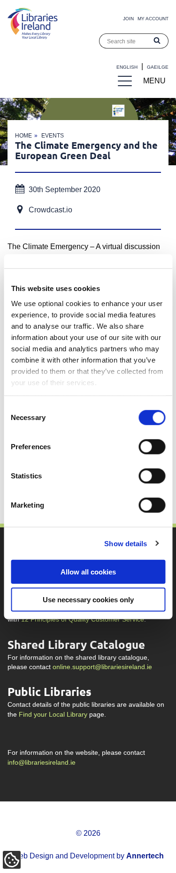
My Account (153, 18)
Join (128, 18)
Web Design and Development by (88, 856)
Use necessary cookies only (88, 599)
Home (23, 135)
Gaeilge (157, 67)
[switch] (151, 446)
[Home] (33, 36)
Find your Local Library (53, 714)
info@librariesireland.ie (42, 762)
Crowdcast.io (50, 210)
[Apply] (157, 40)
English (127, 67)
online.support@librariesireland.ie (102, 667)
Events (52, 135)
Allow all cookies (88, 572)
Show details (125, 543)
